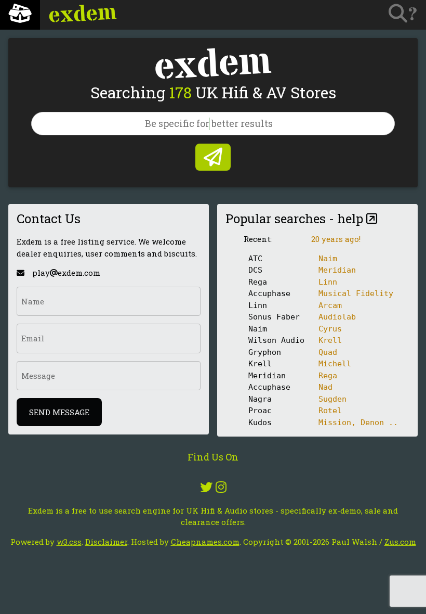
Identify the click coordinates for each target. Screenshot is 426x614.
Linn (257, 305)
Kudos (260, 422)
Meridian (267, 375)
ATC (255, 258)
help (351, 218)
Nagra (260, 399)
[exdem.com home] (20, 15)
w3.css (69, 541)
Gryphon (264, 352)
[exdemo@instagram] (221, 487)
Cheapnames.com (205, 541)
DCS (255, 270)
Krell (260, 363)
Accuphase (269, 293)
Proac (260, 410)
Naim (257, 329)
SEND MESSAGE (59, 412)
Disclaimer (106, 541)
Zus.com (400, 541)
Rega (257, 282)
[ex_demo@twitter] (206, 487)
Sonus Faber (274, 317)
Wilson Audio (276, 340)
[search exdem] (213, 157)
